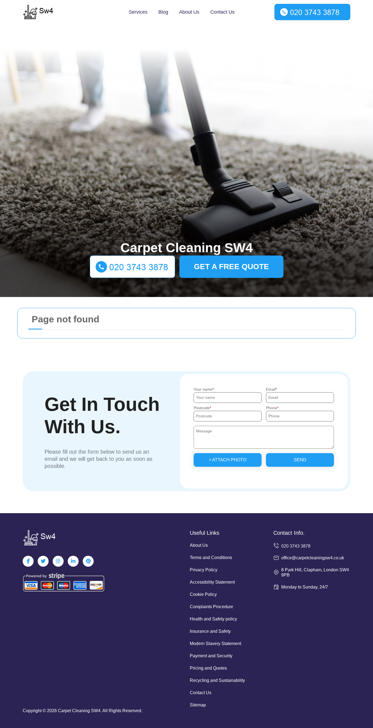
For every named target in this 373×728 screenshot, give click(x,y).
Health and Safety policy (213, 619)
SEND (300, 459)
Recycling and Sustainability (217, 680)
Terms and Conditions (211, 557)
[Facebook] (28, 561)
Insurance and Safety (210, 631)
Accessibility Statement (212, 582)
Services (138, 12)
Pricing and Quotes (208, 668)
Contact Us (222, 12)
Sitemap (198, 705)
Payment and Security (211, 655)
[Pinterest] (88, 561)
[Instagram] (58, 561)
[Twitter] (43, 561)
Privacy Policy (203, 569)
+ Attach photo (227, 459)
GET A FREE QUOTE (231, 266)
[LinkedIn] (73, 561)
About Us (189, 12)
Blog (163, 12)
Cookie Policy (203, 594)
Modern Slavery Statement (215, 643)
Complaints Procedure (211, 606)
